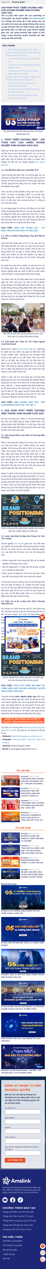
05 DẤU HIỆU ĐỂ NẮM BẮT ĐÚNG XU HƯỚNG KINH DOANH (22, 944)
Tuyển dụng (9, 1254)
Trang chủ (5, 2)
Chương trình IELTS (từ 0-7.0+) (17, 1229)
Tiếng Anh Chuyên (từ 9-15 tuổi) (18, 1225)
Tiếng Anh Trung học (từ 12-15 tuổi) (19, 1221)
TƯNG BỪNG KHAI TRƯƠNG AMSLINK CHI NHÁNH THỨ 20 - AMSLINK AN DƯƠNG (32, 781)
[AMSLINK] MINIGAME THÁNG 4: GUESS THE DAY (32, 861)
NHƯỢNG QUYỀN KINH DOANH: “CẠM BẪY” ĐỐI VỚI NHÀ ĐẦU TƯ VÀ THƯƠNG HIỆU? (21, 1071)
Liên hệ (6, 1258)
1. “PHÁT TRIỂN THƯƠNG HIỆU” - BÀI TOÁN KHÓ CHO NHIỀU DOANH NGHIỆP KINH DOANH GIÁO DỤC (23, 53)
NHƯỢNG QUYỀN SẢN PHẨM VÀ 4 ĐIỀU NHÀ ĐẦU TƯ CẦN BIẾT (32, 838)
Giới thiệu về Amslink (12, 1241)
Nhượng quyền (18, 2)
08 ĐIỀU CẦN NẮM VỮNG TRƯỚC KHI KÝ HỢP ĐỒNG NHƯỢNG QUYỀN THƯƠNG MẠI (32, 874)
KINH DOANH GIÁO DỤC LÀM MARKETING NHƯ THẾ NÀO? (21, 1039)
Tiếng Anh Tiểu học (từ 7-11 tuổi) (18, 1216)
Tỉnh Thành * (10, 1137)
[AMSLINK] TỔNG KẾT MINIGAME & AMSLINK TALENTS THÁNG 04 (30, 793)
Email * (8, 1127)
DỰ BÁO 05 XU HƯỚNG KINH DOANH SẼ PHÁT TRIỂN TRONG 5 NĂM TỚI (20, 912)
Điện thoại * (10, 1118)
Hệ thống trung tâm (12, 1245)
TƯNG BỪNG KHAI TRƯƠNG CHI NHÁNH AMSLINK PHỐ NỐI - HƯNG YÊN (32, 805)
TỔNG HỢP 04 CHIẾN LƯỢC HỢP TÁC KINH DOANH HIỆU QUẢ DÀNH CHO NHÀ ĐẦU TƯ (32, 850)
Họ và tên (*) (10, 1108)
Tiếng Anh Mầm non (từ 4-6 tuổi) (18, 1212)
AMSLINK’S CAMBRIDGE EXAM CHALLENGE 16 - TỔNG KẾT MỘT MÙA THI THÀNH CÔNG (31, 817)
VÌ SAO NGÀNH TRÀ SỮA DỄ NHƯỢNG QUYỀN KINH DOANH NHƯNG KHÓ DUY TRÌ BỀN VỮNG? (22, 1007)
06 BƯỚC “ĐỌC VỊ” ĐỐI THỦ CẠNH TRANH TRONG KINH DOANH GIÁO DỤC (22, 976)
